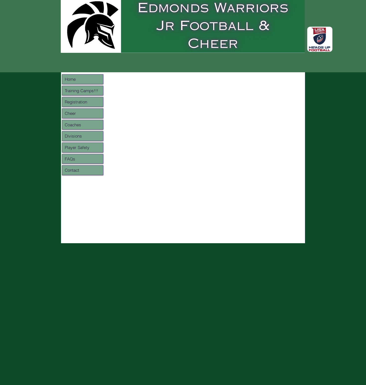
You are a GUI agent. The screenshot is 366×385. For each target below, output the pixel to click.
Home (70, 79)
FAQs (70, 158)
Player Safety (77, 147)
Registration (76, 101)
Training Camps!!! (81, 90)
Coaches (73, 124)
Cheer (70, 113)
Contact (72, 170)
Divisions (73, 136)
